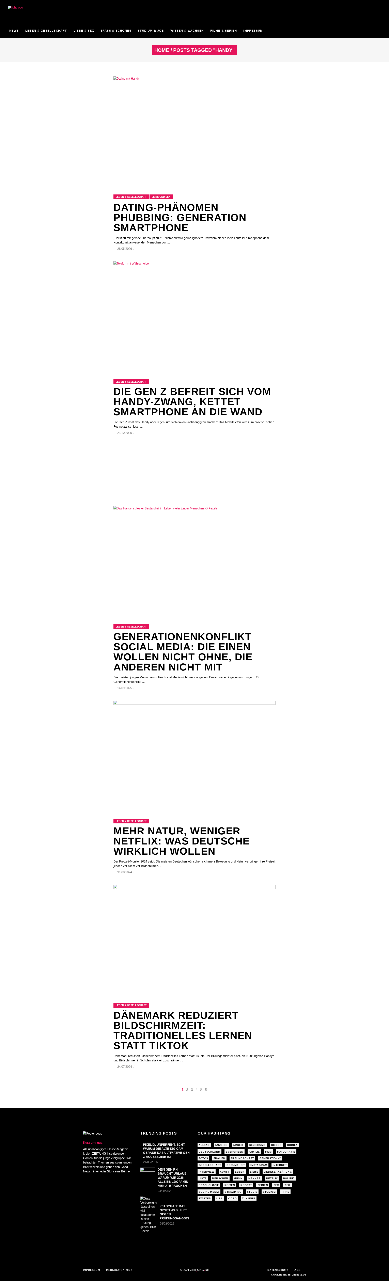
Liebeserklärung (278, 1171)
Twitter (205, 1198)
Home (161, 50)
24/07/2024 (125, 1066)
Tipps (285, 1191)
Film (268, 1151)
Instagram (258, 1165)
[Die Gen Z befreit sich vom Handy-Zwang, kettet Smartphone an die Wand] (194, 315)
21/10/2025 (125, 432)
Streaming (233, 1191)
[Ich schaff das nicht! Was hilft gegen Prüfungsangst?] (148, 1215)
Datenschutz (277, 1270)
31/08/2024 (125, 872)
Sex (276, 1185)
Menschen (220, 1178)
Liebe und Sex (161, 196)
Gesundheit (236, 1165)
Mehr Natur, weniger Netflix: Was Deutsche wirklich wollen (181, 841)
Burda (292, 1145)
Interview (206, 1171)
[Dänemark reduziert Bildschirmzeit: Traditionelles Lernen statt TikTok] (194, 939)
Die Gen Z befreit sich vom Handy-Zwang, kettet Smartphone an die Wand (192, 401)
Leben (240, 1171)
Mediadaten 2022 (119, 1270)
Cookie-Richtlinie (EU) (288, 1274)
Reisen (229, 1185)
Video (232, 1198)
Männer (254, 1178)
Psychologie (209, 1185)
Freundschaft (242, 1158)
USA (219, 1198)
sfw (287, 1185)
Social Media (209, 1191)
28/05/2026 (125, 248)
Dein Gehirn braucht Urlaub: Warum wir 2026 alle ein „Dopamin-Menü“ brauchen (173, 1177)
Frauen (219, 1158)
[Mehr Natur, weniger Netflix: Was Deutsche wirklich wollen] (194, 755)
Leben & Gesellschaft (131, 196)
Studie (252, 1191)
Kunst (225, 1171)
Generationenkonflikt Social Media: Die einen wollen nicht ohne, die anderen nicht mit (182, 652)
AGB (297, 1270)
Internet (280, 1165)
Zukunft (248, 1198)
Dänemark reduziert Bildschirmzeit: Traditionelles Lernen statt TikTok (182, 1030)
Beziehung (257, 1145)
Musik (238, 1178)
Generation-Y (270, 1158)
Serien (263, 1185)
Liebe (254, 1171)
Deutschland (209, 1151)
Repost (246, 1185)
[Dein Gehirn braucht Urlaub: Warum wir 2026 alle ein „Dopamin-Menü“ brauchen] (147, 1172)
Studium (269, 1191)
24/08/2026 (150, 1162)
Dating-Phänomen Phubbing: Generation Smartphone (179, 217)
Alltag (204, 1145)
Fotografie (286, 1151)
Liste (203, 1178)
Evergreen (234, 1151)
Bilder (276, 1145)
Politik (288, 1178)
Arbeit (238, 1145)
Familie (254, 1151)
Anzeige (221, 1145)
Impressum (91, 1270)
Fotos (203, 1158)
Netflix (272, 1178)
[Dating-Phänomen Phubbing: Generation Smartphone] (194, 130)
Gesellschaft (210, 1165)
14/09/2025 (125, 688)
